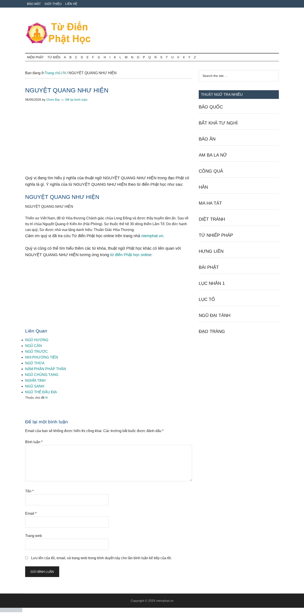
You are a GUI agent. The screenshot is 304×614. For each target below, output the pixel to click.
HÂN (203, 187)
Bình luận (34, 442)
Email (30, 513)
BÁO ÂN (207, 139)
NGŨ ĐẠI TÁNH (214, 315)
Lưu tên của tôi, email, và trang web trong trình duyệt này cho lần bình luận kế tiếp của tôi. (101, 558)
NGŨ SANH (34, 386)
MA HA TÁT (210, 203)
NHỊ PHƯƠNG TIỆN (41, 357)
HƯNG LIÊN (211, 251)
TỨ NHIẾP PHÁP (216, 235)
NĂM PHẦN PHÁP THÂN (45, 369)
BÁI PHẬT (209, 267)
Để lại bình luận (76, 99)
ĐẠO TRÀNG (212, 331)
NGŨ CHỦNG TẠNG (41, 375)
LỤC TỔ (207, 299)
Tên (29, 491)
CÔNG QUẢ (211, 171)
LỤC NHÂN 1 (212, 283)
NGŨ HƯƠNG (36, 340)
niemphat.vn (152, 236)
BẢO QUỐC (211, 106)
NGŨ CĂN (33, 346)
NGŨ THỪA (35, 363)
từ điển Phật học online (130, 255)
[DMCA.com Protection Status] (11, 611)
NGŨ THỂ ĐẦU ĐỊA (41, 392)
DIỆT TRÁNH (212, 219)
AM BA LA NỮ (213, 155)
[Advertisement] (108, 142)
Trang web (33, 536)
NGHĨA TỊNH (35, 380)
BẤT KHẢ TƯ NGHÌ (218, 122)
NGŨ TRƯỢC (36, 351)
